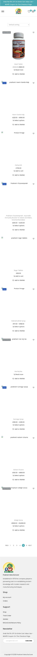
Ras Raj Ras (18, 371)
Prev (6, 545)
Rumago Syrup (18, 419)
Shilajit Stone (18, 520)
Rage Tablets (18, 270)
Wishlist (5, 619)
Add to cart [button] (19, 171)
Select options (19, 120)
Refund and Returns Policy (12, 623)
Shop (4, 612)
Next (30, 545)
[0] (29, 11)
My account (7, 597)
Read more (19, 70)
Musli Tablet (18, 64)
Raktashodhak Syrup (18, 321)
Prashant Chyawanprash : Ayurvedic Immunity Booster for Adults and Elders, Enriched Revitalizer (18, 218)
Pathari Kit (18, 165)
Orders (5, 601)
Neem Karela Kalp (18, 115)
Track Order (7, 616)
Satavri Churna (18, 470)
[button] (34, 32)
